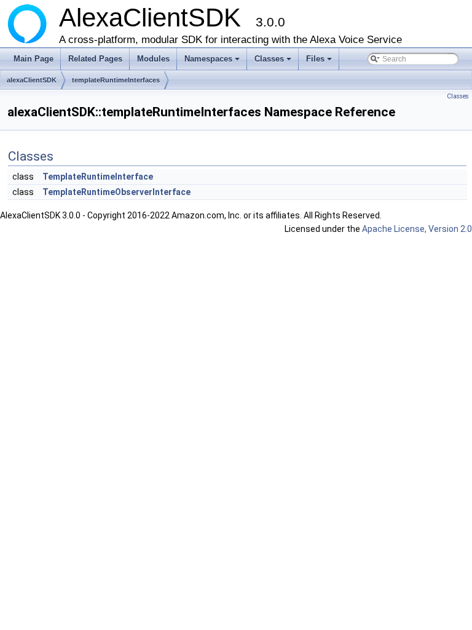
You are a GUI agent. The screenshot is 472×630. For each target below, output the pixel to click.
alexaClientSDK (32, 80)
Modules (153, 58)
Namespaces (213, 62)
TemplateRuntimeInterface (97, 176)
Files (320, 62)
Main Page (33, 58)
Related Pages (95, 58)
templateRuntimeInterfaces (116, 80)
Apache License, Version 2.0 (417, 229)
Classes (273, 62)
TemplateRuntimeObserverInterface (116, 192)
